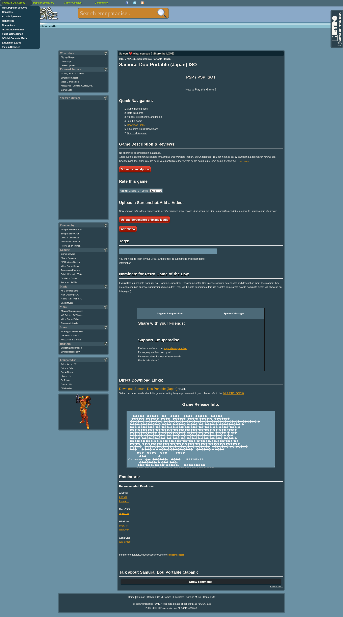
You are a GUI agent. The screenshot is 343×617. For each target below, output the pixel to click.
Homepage (66, 61)
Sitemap (140, 597)
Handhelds (8, 20)
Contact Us (66, 384)
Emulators (178, 597)
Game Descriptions (137, 108)
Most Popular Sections (14, 7)
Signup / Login (67, 57)
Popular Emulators (43, 2)
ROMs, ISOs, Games (13, 2)
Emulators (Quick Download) (142, 129)
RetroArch (124, 501)
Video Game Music (70, 82)
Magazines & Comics (71, 339)
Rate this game (135, 113)
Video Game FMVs (70, 319)
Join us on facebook (70, 241)
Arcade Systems (11, 16)
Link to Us (66, 376)
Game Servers (68, 254)
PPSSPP (123, 497)
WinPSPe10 (124, 542)
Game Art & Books (70, 335)
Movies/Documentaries (72, 311)
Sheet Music (67, 303)
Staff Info (65, 380)
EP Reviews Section (70, 262)
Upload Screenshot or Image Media (144, 220)
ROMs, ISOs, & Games (72, 73)
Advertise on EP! (69, 364)
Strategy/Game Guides (72, 331)
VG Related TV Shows (72, 315)
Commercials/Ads (69, 323)
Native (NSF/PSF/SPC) (72, 298)
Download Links (136, 125)
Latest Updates (68, 65)
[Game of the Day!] (336, 29)
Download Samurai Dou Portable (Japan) (148, 389)
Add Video (128, 229)
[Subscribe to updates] (142, 3)
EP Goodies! (67, 388)
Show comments (200, 581)
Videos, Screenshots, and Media (144, 117)
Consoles (7, 12)
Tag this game (134, 121)
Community (101, 2)
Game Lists (66, 90)
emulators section (175, 555)
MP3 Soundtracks (69, 291)
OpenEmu (124, 513)
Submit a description (135, 169)
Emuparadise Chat (70, 233)
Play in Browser (11, 47)
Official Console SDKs (14, 38)
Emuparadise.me (168, 608)
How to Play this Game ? (200, 89)
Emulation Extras (11, 42)
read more (244, 161)
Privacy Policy (68, 368)
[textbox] (123, 13)
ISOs (121, 59)
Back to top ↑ (276, 586)
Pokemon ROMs (69, 282)
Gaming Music (193, 597)
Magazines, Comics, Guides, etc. (77, 86)
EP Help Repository (70, 352)
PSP (129, 59)
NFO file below (233, 393)
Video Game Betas (12, 34)
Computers (8, 25)
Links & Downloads (70, 237)
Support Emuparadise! (71, 348)
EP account (156, 259)
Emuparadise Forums (71, 229)
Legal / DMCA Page (201, 604)
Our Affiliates (67, 372)
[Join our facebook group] (127, 3)
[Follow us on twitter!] (135, 3)
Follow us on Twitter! (71, 246)
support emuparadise (175, 348)
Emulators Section (69, 78)
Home (131, 597)
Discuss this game (137, 133)
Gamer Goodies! (73, 2)
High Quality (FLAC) (70, 294)
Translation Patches (13, 29)
